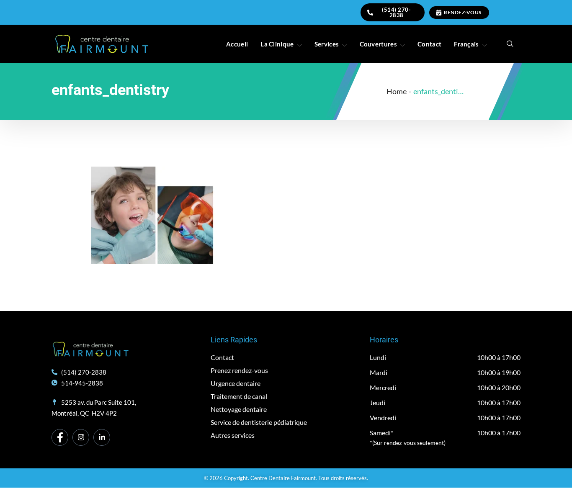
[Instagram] (80, 437)
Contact (429, 44)
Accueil (237, 44)
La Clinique (277, 44)
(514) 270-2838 (396, 12)
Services (326, 44)
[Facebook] (60, 437)
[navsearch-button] (510, 44)
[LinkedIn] (101, 437)
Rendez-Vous (463, 12)
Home (396, 91)
